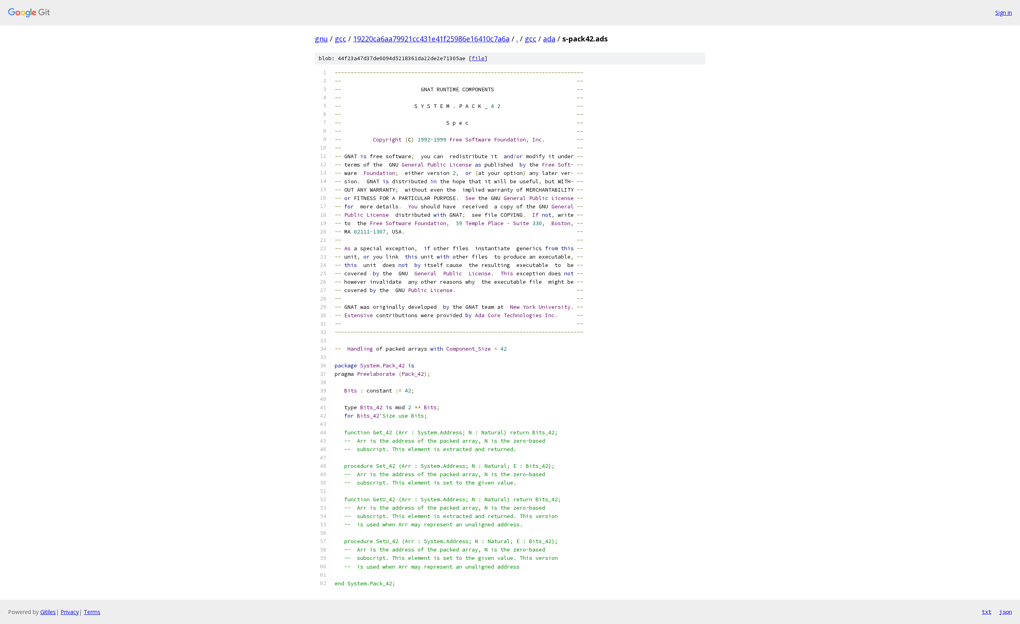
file (478, 58)
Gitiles (48, 612)
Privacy (70, 612)
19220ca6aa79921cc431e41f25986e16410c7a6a (431, 38)
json (1005, 611)
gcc (340, 38)
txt (986, 611)
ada (549, 38)
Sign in (1003, 12)
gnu (321, 38)
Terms (92, 612)
